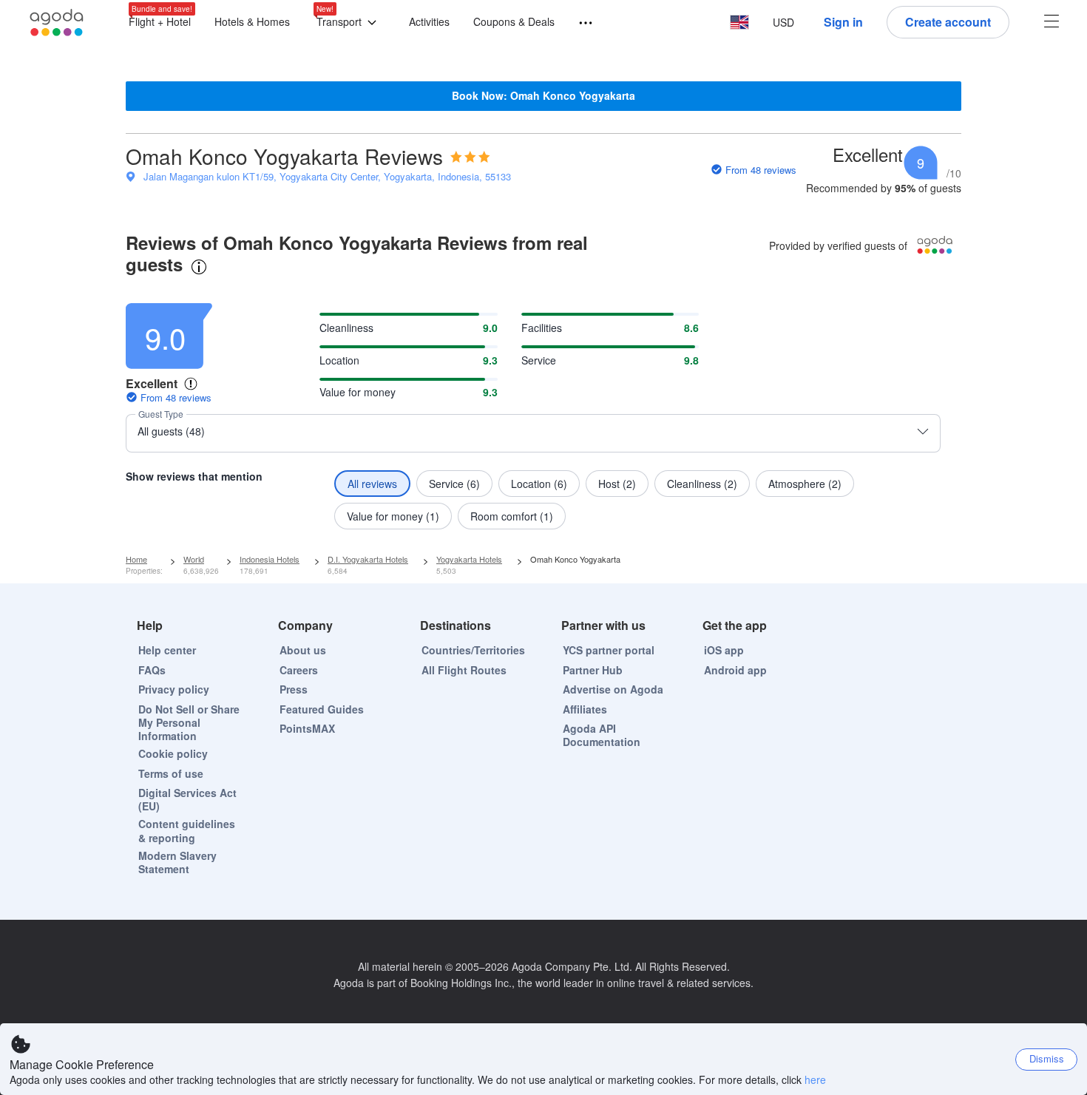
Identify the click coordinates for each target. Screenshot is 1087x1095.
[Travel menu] (579, 23)
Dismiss (1046, 1058)
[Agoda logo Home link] (57, 22)
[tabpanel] (543, 412)
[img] (470, 157)
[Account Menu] (1051, 22)
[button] (349, 23)
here (815, 1079)
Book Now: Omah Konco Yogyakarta (543, 95)
